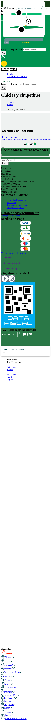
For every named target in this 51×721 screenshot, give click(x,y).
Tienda (10, 74)
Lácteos (7, 680)
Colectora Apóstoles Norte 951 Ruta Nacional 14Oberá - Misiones (15, 189)
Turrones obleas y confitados (10, 138)
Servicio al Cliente (12, 263)
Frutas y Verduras (12, 672)
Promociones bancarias (17, 76)
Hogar (7, 708)
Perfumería (7, 692)
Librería (7, 712)
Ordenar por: (10, 8)
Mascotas (8, 715)
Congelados (9, 704)
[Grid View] (6, 33)
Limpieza (7, 676)
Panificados (9, 698)
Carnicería (9, 665)
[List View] (10, 33)
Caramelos (37, 139)
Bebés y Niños (10, 695)
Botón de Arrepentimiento (20, 213)
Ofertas (6, 81)
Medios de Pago (11, 268)
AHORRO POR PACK (16, 718)
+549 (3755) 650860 (10, 184)
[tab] (25, 257)
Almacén (9, 657)
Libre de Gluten (11, 688)
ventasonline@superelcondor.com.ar (17, 181)
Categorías (9, 69)
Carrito (10, 377)
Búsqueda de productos (11, 49)
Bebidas (7, 661)
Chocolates (26, 139)
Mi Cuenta (11, 374)
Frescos (7, 701)
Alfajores (16, 139)
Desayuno (7, 668)
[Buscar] (3, 53)
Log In (10, 379)
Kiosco (7, 684)
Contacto (7, 257)
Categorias (11, 367)
